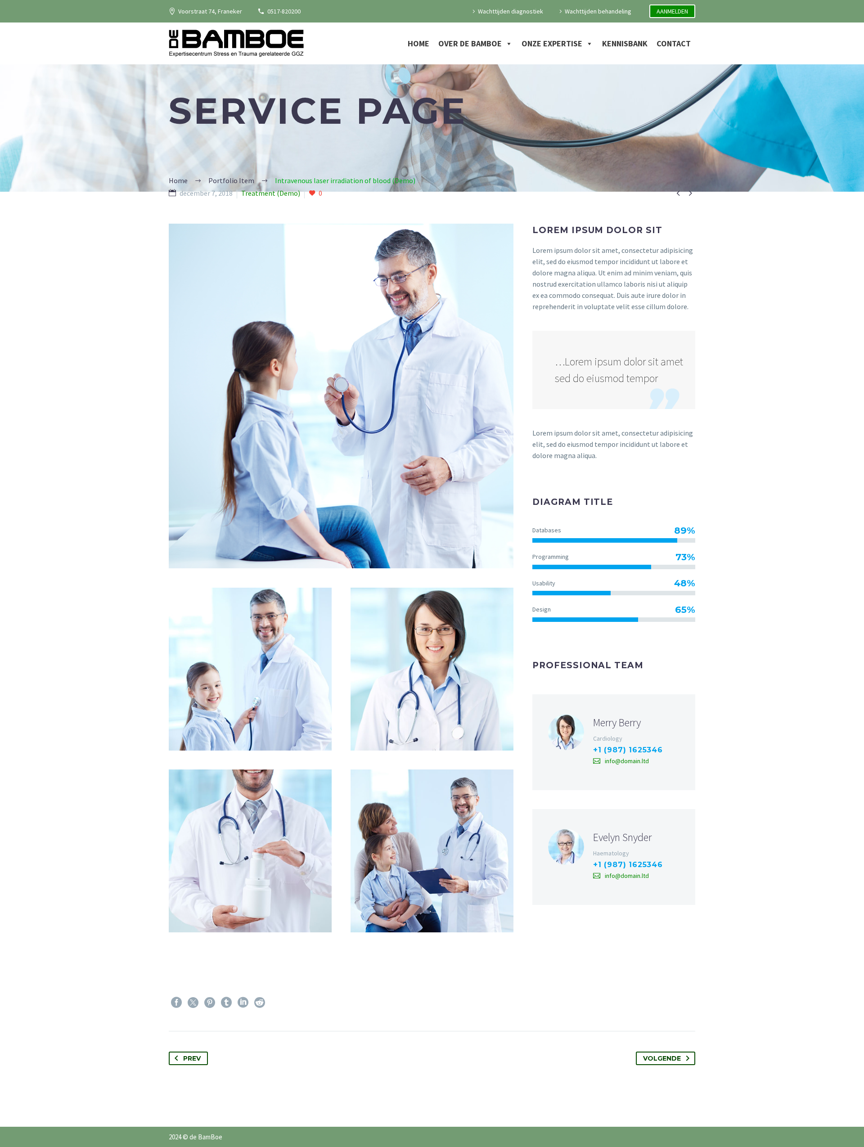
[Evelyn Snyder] (614, 857)
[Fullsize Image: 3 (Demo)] (432, 850)
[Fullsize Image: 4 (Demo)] (250, 850)
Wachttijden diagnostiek (510, 11)
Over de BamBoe (470, 43)
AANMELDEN (672, 11)
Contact (674, 43)
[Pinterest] (209, 1002)
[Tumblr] (226, 1002)
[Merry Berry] (614, 742)
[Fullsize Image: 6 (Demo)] (250, 669)
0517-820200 (284, 11)
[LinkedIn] (243, 1002)
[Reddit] (259, 1002)
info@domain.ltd (627, 761)
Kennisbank (625, 43)
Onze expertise (552, 43)
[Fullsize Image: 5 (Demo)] (432, 669)
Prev (192, 1058)
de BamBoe (205, 1137)
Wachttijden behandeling (598, 11)
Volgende (662, 1058)
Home (418, 43)
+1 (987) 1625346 (628, 750)
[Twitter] (193, 1002)
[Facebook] (176, 1002)
